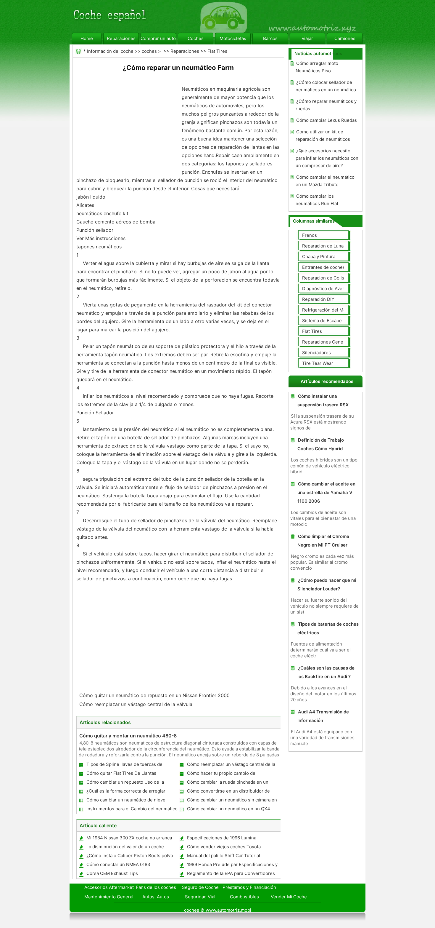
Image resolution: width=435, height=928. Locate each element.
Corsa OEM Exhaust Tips (112, 873)
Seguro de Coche (200, 887)
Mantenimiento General (108, 897)
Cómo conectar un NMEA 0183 (118, 864)
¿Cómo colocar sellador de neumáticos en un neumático (326, 85)
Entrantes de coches (323, 267)
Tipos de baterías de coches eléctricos (328, 628)
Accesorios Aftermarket (109, 887)
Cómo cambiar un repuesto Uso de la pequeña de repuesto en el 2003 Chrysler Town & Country (130, 783)
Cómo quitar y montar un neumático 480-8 (128, 736)
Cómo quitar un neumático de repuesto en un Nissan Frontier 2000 (155, 695)
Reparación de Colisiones (329, 278)
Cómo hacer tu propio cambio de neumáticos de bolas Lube (220, 774)
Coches (196, 38)
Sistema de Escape (322, 320)
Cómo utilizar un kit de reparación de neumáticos (323, 135)
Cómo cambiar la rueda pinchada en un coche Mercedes (227, 783)
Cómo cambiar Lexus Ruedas (326, 120)
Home (86, 38)
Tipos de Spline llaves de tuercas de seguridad (124, 765)
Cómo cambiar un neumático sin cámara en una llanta (231, 801)
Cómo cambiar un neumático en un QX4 (228, 809)
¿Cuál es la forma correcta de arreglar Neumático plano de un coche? (125, 792)
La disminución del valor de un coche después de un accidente (125, 848)
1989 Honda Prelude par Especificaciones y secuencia (232, 866)
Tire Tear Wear (317, 363)
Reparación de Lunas (324, 246)
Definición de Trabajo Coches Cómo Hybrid (320, 444)
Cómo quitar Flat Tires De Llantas (121, 773)
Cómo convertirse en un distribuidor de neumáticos (228, 792)
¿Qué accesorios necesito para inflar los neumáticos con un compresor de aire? (327, 158)
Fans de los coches (156, 887)
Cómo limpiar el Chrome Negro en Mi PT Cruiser (323, 541)
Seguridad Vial (200, 897)
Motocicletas (233, 38)
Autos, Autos (155, 897)
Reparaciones (121, 38)
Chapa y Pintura (318, 256)
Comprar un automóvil (158, 38)
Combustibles (244, 897)
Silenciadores (316, 352)
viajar (307, 38)
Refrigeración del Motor (327, 310)
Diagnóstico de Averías (326, 288)
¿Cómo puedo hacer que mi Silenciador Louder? (326, 584)
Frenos (309, 235)
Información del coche (110, 51)
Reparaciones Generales (328, 342)
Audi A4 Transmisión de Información (323, 716)
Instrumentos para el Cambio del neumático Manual (132, 810)
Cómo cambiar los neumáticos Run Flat (317, 199)
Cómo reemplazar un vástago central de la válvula (136, 704)
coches (149, 51)
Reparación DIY (318, 299)
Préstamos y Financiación (249, 887)
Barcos (270, 38)
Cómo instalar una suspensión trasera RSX (323, 400)
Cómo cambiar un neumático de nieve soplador (125, 801)
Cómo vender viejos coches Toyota (224, 846)
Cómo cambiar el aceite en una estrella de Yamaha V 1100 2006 (326, 492)
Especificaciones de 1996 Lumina (221, 838)
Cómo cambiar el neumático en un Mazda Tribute (325, 180)
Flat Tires (217, 51)
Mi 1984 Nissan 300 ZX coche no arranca (129, 838)
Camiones (344, 38)
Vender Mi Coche (289, 897)
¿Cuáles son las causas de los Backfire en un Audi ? (326, 672)
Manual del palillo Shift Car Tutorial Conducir (223, 857)
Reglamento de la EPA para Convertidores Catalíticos (230, 875)
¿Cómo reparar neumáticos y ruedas (326, 104)
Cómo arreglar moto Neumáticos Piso (317, 67)
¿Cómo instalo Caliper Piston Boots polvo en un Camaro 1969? (129, 857)
